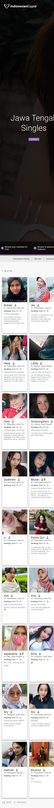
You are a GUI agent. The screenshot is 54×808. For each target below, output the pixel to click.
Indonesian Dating (21, 259)
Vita (33, 595)
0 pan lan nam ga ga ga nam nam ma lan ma (42, 372)
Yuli (6, 595)
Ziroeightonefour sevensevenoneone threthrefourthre (15, 372)
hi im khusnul (36, 782)
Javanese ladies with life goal (15, 430)
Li (5, 537)
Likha (34, 363)
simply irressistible (38, 605)
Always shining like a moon (41, 488)
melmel (9, 770)
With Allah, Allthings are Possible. (15, 663)
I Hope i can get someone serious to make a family (40, 725)
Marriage (34, 721)
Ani (33, 712)
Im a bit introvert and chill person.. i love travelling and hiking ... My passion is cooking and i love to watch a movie (42, 494)
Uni (33, 305)
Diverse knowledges (11, 314)
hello (32, 779)
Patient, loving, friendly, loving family (12, 725)
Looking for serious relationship (15, 721)
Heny (7, 363)
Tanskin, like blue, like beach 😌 (14, 609)
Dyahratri (10, 479)
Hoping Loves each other (13, 605)
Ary (6, 712)
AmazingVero (40, 421)
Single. (6, 666)
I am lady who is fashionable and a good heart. (41, 434)
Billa (34, 654)
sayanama (10, 654)
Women (37, 259)
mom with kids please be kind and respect (40, 609)
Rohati (8, 305)
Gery (7, 421)
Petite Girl (37, 537)
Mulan (35, 479)
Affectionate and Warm (39, 430)
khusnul (36, 770)
